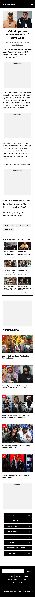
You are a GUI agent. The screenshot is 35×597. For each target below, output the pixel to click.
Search (29, 571)
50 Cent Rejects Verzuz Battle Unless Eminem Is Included (16, 446)
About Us (10, 576)
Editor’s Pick (11, 553)
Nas (28, 226)
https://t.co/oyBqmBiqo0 (14, 206)
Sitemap (24, 579)
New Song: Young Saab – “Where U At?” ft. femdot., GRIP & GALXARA (10, 289)
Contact (19, 576)
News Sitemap (17, 582)
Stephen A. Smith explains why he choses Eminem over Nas (24, 271)
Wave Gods (8, 230)
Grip (21, 226)
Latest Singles (11, 526)
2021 (6, 226)
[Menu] (32, 4)
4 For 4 (14, 226)
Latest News (10, 515)
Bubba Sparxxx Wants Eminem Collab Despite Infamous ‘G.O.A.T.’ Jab (16, 387)
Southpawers (8, 4)
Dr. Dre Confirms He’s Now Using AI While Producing (15, 476)
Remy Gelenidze (17, 45)
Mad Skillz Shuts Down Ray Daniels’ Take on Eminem (15, 357)
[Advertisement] (17, 75)
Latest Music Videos (13, 537)
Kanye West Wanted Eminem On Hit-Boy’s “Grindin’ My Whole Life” (16, 417)
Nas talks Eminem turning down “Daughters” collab (9, 253)
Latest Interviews (12, 521)
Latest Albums (11, 531)
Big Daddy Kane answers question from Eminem (24, 288)
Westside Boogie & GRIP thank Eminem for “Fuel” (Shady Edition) (9, 271)
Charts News (10, 542)
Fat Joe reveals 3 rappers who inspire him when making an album (24, 254)
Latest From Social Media (15, 548)
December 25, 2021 (12, 215)
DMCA (26, 576)
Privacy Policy (13, 579)
